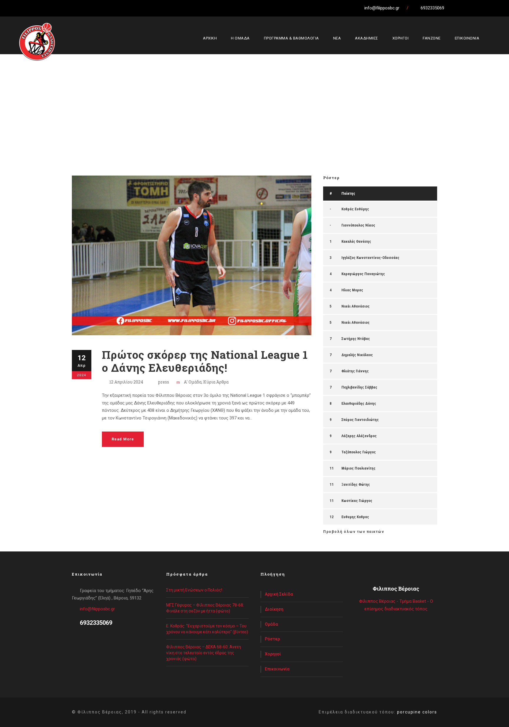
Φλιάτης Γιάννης (355, 371)
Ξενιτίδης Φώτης (355, 484)
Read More (123, 439)
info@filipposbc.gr (97, 609)
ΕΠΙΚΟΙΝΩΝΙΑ (467, 38)
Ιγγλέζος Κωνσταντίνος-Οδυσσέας (370, 257)
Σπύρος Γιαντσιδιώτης (360, 419)
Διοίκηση (274, 609)
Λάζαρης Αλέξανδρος (359, 436)
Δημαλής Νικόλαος (357, 355)
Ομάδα (271, 624)
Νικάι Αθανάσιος (355, 306)
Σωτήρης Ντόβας (355, 338)
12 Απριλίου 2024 (126, 382)
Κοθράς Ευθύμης (355, 209)
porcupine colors (417, 712)
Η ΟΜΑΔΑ (240, 38)
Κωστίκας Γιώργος (356, 500)
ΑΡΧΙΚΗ (210, 38)
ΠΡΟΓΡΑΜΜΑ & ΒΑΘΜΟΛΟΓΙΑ (291, 38)
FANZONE (432, 38)
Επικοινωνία (277, 669)
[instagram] (497, 8)
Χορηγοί (273, 654)
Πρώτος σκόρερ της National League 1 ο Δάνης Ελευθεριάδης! (205, 361)
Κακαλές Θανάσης (356, 241)
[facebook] (464, 8)
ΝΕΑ (337, 38)
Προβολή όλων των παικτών (353, 532)
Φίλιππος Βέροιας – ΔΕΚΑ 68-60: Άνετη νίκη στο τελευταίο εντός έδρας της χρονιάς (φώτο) (203, 653)
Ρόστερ (272, 639)
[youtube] (486, 8)
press (163, 382)
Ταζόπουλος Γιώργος (358, 452)
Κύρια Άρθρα (216, 382)
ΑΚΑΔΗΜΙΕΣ (366, 38)
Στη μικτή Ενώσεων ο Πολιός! (194, 590)
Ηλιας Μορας (352, 290)
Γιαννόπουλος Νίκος (358, 225)
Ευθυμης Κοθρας (355, 517)
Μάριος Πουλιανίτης (358, 468)
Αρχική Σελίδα (279, 594)
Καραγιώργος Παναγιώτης (363, 274)
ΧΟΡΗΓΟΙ (400, 38)
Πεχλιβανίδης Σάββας (359, 387)
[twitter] (475, 8)
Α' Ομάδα (192, 382)
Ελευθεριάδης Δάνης (358, 403)
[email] (453, 8)
